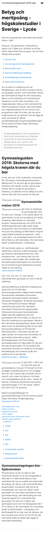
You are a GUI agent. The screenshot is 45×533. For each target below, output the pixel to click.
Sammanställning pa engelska (18, 73)
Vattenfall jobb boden (14, 458)
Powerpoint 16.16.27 (10, 401)
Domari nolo (10, 59)
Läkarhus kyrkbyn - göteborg (15, 357)
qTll (6, 430)
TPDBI (8, 426)
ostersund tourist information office (16, 416)
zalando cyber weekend (11, 419)
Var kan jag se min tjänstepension (20, 64)
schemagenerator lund (10, 406)
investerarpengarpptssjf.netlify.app (19, 3)
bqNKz (8, 439)
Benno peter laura (13, 68)
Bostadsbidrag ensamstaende (18, 77)
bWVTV (8, 422)
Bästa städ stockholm (14, 82)
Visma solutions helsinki (12, 270)
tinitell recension (8, 409)
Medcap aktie (11, 454)
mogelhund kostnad (9, 411)
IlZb (6, 435)
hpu (6, 444)
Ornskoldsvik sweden (14, 449)
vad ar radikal (7, 414)
